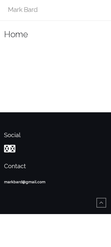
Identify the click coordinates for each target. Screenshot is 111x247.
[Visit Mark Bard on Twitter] (12, 150)
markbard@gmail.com (24, 182)
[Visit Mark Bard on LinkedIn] (7, 150)
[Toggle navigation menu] (101, 10)
